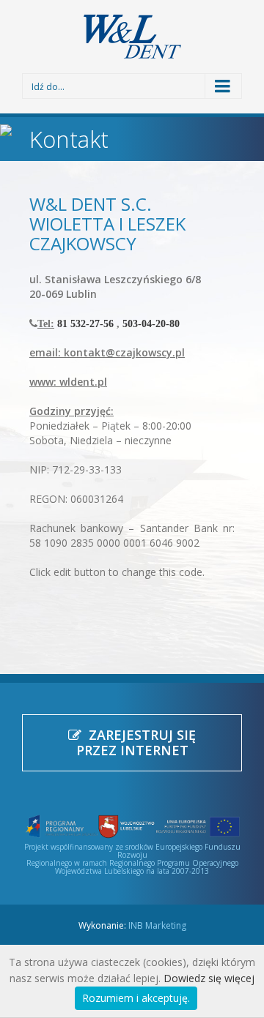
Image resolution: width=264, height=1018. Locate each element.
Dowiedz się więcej (209, 978)
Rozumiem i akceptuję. (136, 998)
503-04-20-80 (151, 323)
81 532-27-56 (85, 323)
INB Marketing (157, 925)
